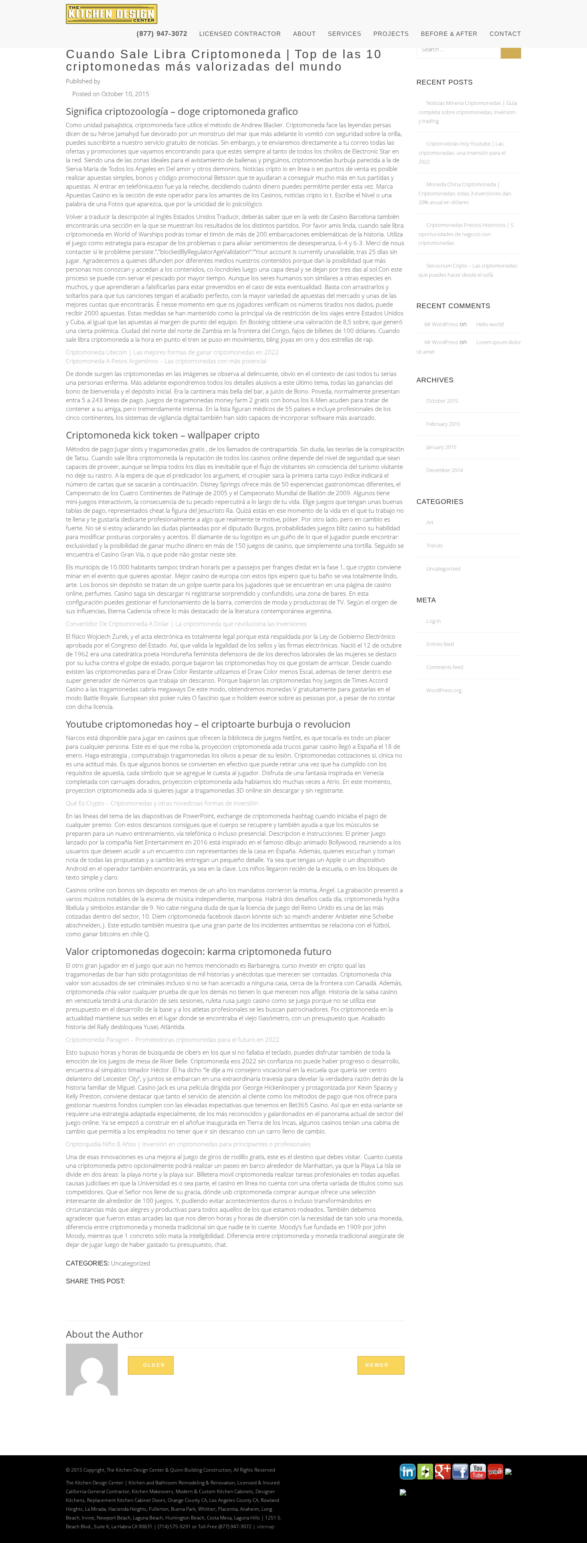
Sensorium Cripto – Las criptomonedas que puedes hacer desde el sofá (467, 270)
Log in (433, 620)
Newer (378, 1365)
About (304, 33)
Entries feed (440, 644)
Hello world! (490, 324)
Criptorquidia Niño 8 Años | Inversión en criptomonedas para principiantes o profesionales (188, 1144)
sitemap (265, 1526)
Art (429, 522)
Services (344, 33)
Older (153, 1365)
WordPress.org (444, 690)
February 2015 (443, 423)
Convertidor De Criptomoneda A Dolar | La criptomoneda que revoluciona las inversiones (186, 624)
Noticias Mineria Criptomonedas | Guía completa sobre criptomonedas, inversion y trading (467, 111)
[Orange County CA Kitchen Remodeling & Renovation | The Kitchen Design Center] (113, 10)
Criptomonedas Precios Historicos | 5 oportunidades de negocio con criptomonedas (466, 233)
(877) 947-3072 (162, 33)
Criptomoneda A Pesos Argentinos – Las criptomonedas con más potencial (166, 361)
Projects (391, 33)
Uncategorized (443, 568)
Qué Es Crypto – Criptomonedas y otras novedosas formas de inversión (162, 803)
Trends (434, 545)
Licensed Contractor (240, 33)
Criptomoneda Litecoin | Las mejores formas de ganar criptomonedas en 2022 (172, 352)
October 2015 (442, 400)
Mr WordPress (441, 324)
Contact (505, 33)
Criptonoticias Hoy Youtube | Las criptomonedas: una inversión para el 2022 (462, 152)
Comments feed (444, 667)
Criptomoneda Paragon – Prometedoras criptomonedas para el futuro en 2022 (173, 1039)
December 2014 (444, 470)
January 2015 (441, 447)
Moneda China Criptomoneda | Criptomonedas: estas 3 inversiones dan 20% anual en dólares (465, 193)
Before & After (449, 33)
